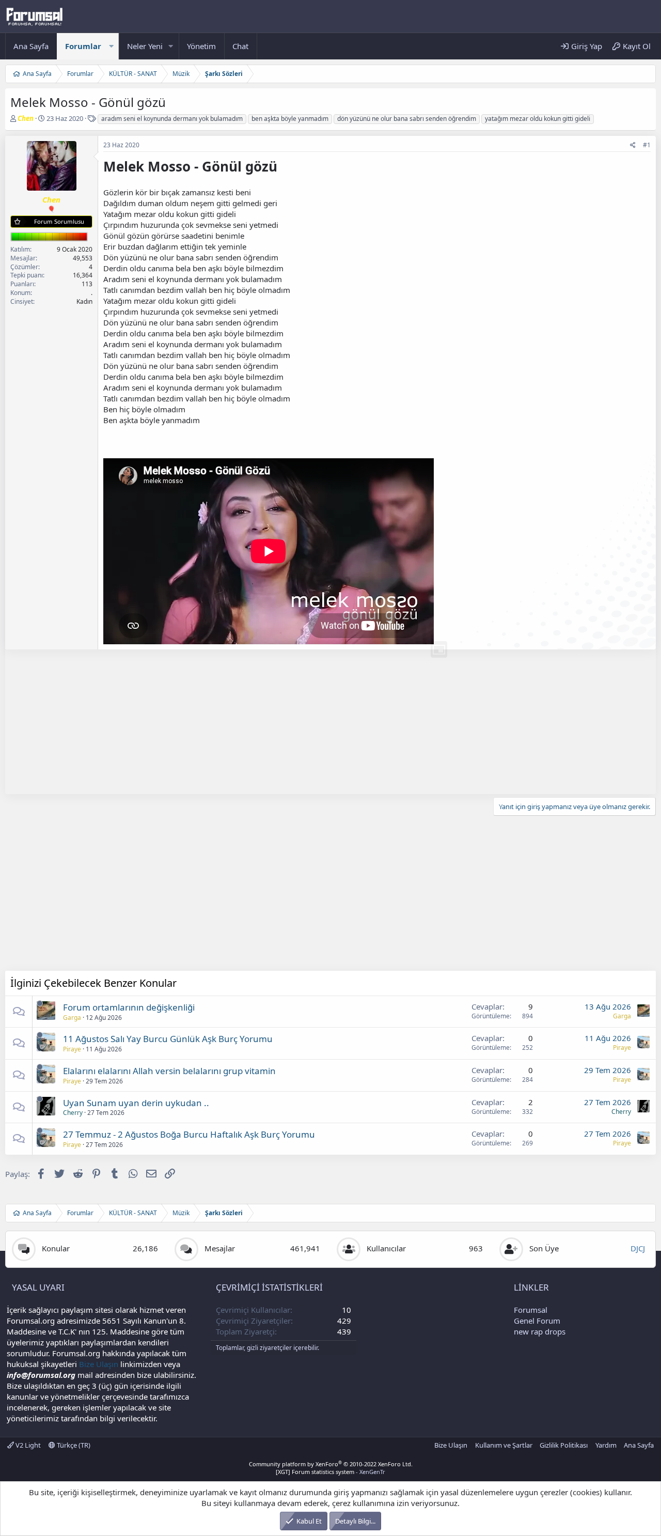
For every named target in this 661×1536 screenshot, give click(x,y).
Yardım (606, 1445)
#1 (647, 145)
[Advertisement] (315, 721)
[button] (111, 46)
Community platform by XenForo (331, 1464)
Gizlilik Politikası (564, 1445)
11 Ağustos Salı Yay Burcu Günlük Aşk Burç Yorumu (168, 1039)
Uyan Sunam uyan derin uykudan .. (136, 1103)
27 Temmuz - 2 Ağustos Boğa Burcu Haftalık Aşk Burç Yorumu (189, 1134)
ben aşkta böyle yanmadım (289, 118)
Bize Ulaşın (98, 1364)
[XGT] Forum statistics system (330, 1472)
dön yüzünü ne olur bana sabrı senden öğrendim (406, 118)
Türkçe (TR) (72, 1445)
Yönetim (201, 46)
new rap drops (539, 1331)
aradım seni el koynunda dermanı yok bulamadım (172, 118)
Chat (240, 46)
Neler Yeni (145, 46)
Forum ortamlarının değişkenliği (129, 1007)
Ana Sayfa (31, 46)
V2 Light (27, 1445)
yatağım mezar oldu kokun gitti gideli (537, 118)
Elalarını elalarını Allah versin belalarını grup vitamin (169, 1071)
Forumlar (83, 46)
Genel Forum (537, 1320)
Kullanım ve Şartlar (503, 1445)
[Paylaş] (632, 145)
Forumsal (530, 1310)
